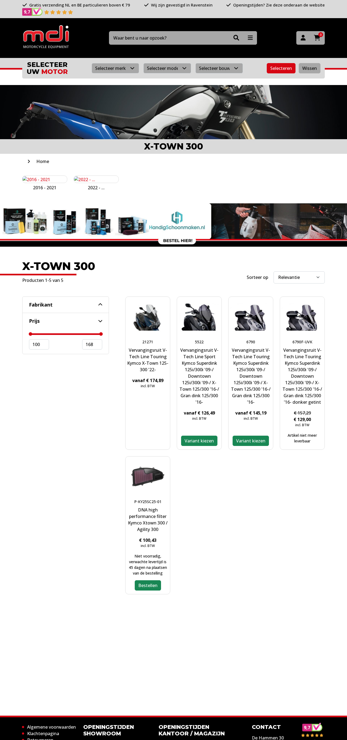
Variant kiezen (199, 441)
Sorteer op (257, 277)
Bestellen (148, 585)
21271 (147, 341)
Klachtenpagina (43, 733)
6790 (250, 341)
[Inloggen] (303, 38)
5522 (199, 341)
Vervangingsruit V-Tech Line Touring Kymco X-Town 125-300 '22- (147, 360)
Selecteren (281, 68)
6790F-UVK (302, 341)
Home (42, 161)
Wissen (309, 68)
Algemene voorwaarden (51, 727)
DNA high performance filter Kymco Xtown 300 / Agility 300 (148, 519)
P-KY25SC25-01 (148, 501)
